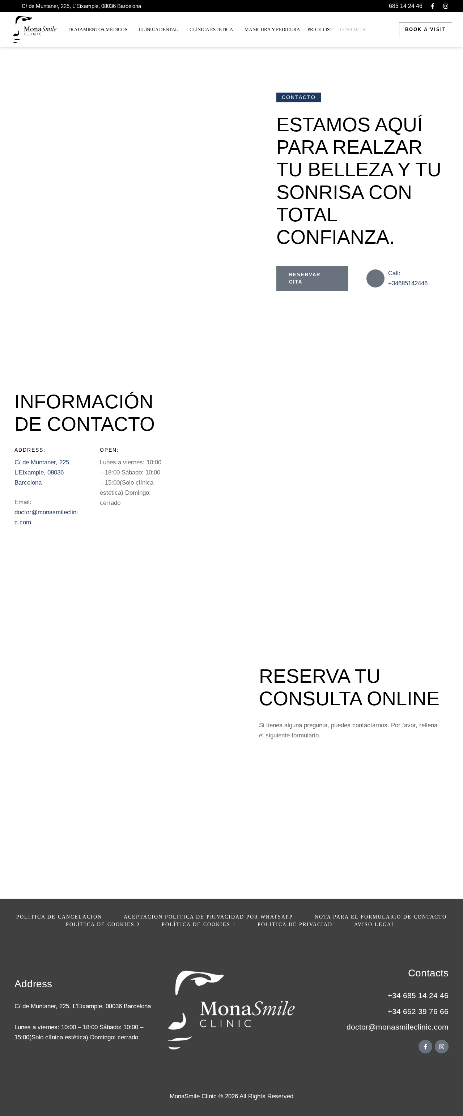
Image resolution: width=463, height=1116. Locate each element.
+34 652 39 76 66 (418, 1011)
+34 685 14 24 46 (418, 995)
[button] (400, 6)
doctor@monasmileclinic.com (398, 1027)
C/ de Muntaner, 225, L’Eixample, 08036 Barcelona (42, 472)
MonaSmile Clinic (193, 1096)
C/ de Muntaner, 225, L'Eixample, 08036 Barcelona (82, 1006)
